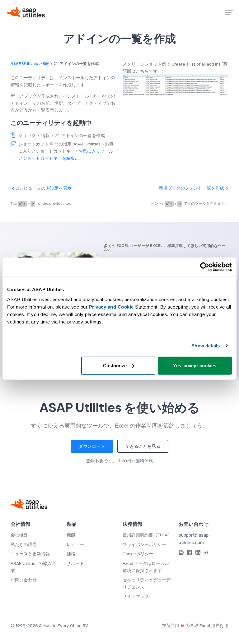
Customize (115, 365)
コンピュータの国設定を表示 (43, 188)
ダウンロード (92, 446)
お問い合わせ (24, 579)
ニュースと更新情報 (30, 553)
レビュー (75, 544)
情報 (45, 63)
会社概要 (19, 534)
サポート (75, 563)
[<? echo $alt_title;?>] (175, 85)
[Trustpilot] (206, 553)
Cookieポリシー (138, 553)
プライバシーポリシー (144, 544)
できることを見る (142, 446)
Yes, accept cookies (194, 365)
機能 (71, 534)
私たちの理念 (24, 544)
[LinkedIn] (197, 553)
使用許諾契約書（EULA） (147, 534)
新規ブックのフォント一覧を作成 (192, 188)
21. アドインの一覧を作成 (80, 135)
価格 (71, 553)
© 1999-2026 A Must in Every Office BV (49, 625)
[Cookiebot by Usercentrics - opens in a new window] (204, 267)
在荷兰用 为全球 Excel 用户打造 (195, 625)
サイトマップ (136, 596)
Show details (205, 345)
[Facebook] (189, 553)
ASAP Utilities (24, 63)
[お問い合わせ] (181, 553)
